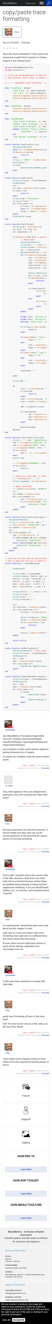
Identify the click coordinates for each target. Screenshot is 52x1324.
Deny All (6, 1320)
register (32, 765)
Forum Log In (30, 3)
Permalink (45, 768)
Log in (25, 765)
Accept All (18, 1320)
